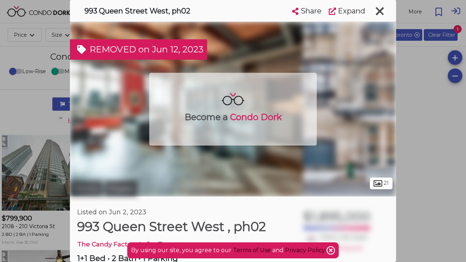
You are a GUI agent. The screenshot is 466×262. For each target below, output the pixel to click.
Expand (350, 11)
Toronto (86, 188)
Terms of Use (252, 250)
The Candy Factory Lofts (116, 244)
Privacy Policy (306, 250)
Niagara (121, 188)
